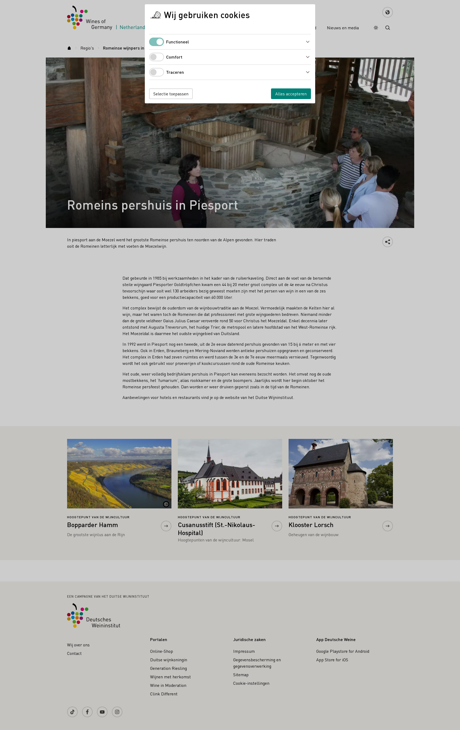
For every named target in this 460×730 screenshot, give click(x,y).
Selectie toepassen (170, 93)
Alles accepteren (291, 93)
